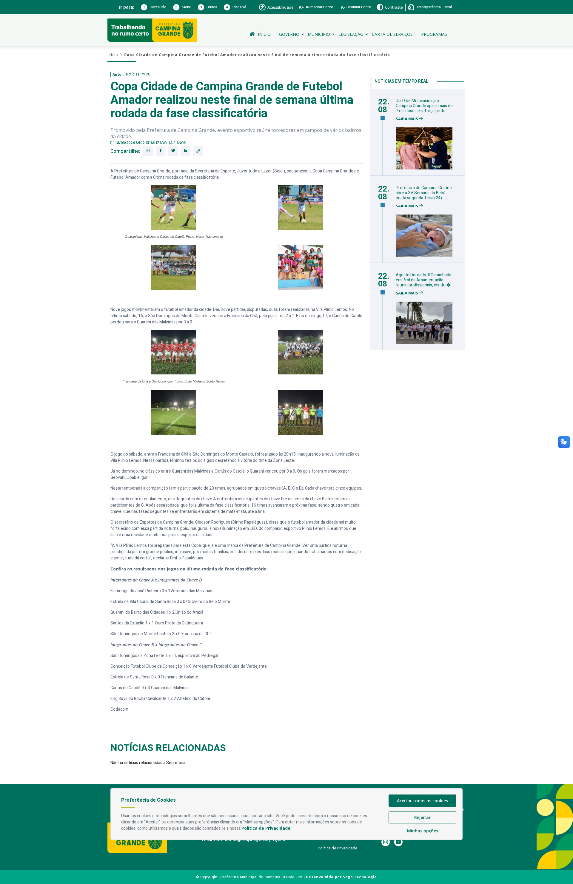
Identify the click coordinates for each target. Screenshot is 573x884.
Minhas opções (422, 831)
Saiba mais (407, 118)
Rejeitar (422, 817)
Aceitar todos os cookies (422, 800)
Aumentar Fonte (319, 7)
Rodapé (236, 7)
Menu (183, 7)
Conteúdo (155, 7)
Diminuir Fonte (358, 7)
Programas (434, 34)
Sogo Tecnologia (360, 877)
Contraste (394, 7)
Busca (208, 7)
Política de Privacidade (337, 848)
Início (264, 34)
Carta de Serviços (392, 34)
